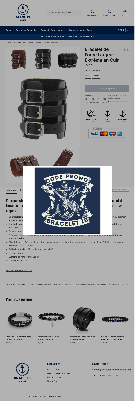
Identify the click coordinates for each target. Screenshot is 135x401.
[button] (107, 170)
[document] (66, 200)
